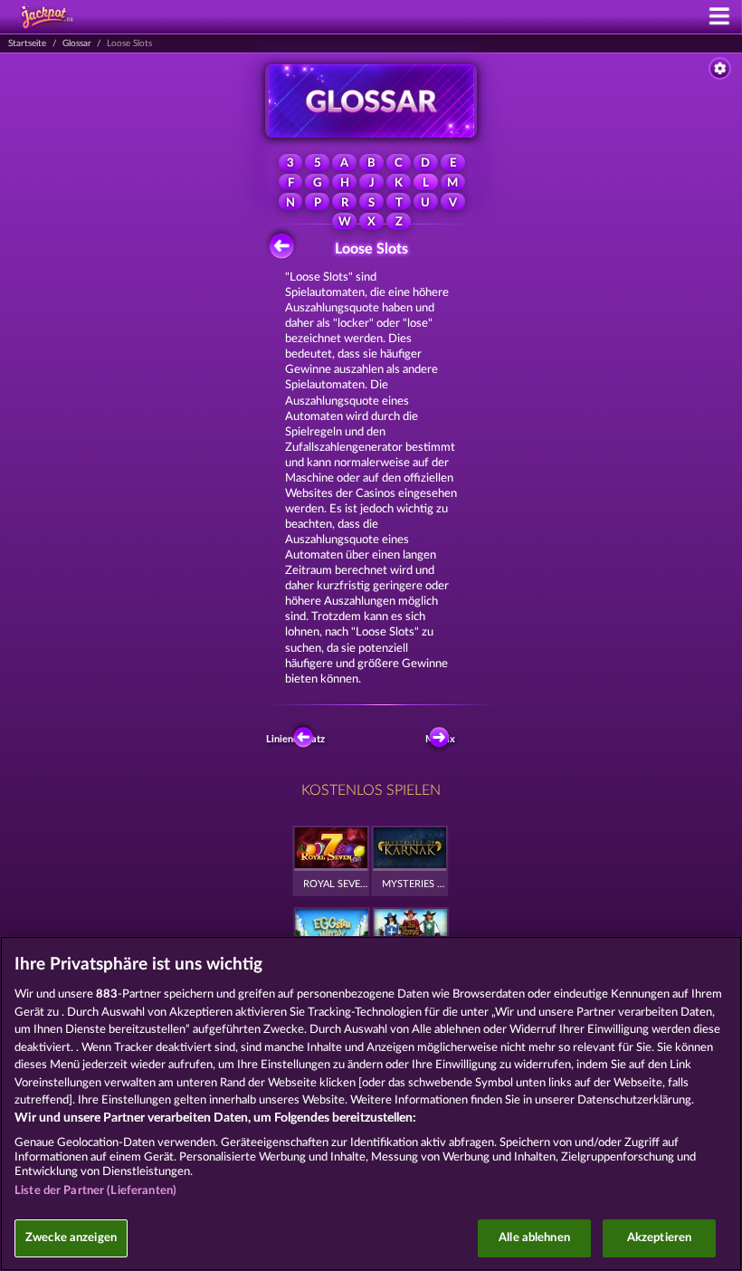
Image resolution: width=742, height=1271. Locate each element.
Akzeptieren (659, 1238)
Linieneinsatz (299, 739)
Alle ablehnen (534, 1238)
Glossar (76, 43)
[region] (371, 1103)
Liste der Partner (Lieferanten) (95, 1191)
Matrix (440, 739)
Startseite (27, 43)
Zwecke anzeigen (71, 1238)
